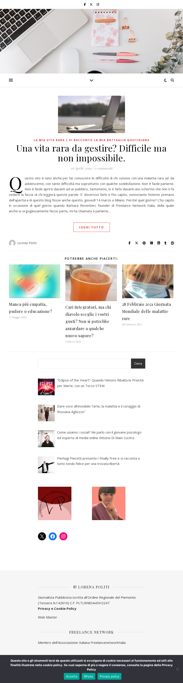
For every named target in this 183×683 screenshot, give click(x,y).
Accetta (71, 676)
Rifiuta (88, 676)
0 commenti (103, 168)
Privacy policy (109, 676)
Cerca (138, 363)
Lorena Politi (27, 243)
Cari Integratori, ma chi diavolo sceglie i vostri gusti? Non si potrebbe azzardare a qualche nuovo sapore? (88, 321)
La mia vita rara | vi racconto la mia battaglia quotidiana (92, 140)
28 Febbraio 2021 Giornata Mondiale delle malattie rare (146, 311)
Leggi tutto (91, 227)
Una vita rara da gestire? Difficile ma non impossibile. (91, 153)
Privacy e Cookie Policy (57, 608)
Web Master (47, 617)
